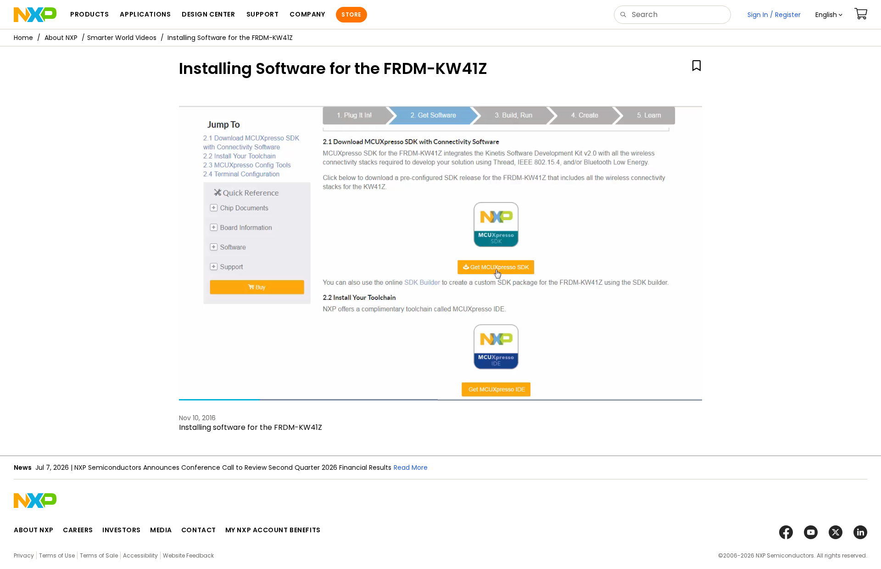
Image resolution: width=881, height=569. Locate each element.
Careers (78, 530)
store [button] (351, 14)
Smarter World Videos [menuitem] (121, 37)
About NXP (61, 37)
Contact (198, 530)
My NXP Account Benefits (273, 530)
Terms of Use (57, 555)
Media (161, 530)
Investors (121, 530)
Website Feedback (188, 555)
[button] (829, 14)
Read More (411, 467)
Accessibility (140, 555)
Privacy (24, 555)
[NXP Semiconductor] (35, 14)
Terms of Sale (99, 555)
